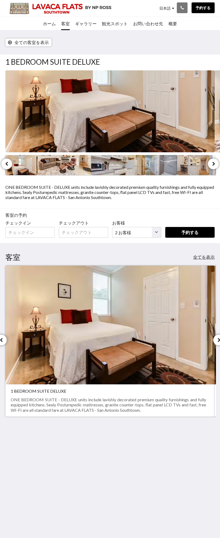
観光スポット (160, 459)
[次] (213, 163)
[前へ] (6, 163)
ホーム (154, 445)
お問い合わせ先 (163, 463)
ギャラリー (158, 450)
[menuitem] (49, 23)
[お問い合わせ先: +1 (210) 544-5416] (182, 7)
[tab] (163, 436)
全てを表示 (204, 256)
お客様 (118, 222)
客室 (152, 454)
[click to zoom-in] (110, 111)
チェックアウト (74, 222)
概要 (187, 449)
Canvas (123, 520)
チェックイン (18, 222)
